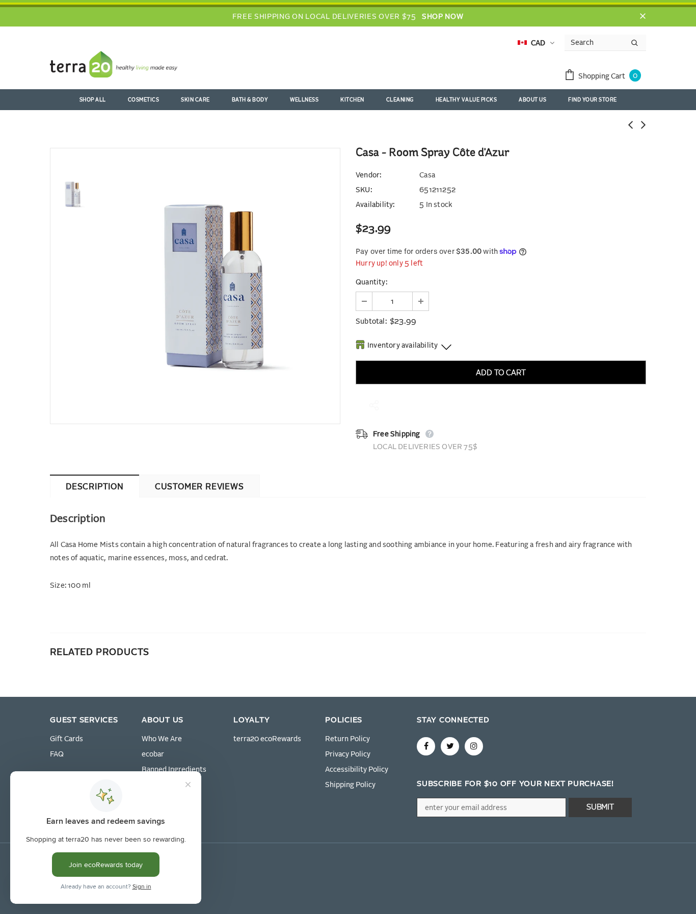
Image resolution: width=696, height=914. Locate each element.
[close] (642, 17)
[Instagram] (474, 746)
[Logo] (113, 66)
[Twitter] (450, 746)
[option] (218, 286)
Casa (427, 175)
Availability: (375, 204)
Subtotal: (371, 321)
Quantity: (371, 282)
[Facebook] (426, 746)
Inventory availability (402, 345)
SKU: (364, 190)
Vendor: (368, 175)
